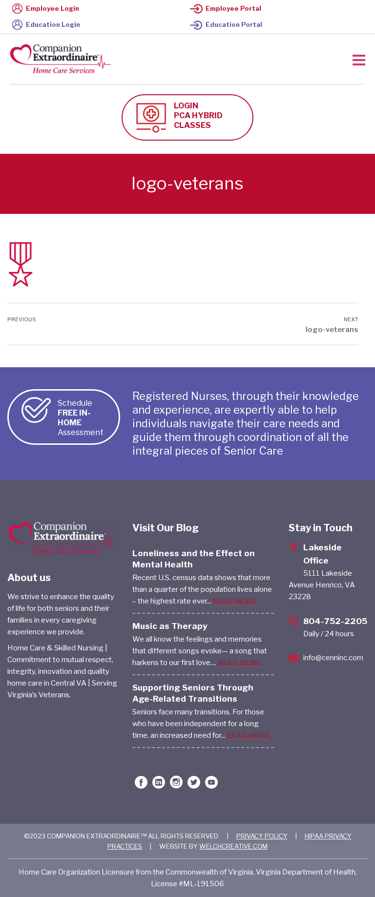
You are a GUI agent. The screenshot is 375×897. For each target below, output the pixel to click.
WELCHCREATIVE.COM (233, 846)
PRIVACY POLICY (262, 836)
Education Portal (234, 24)
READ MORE (234, 601)
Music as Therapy (170, 626)
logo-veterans (332, 329)
